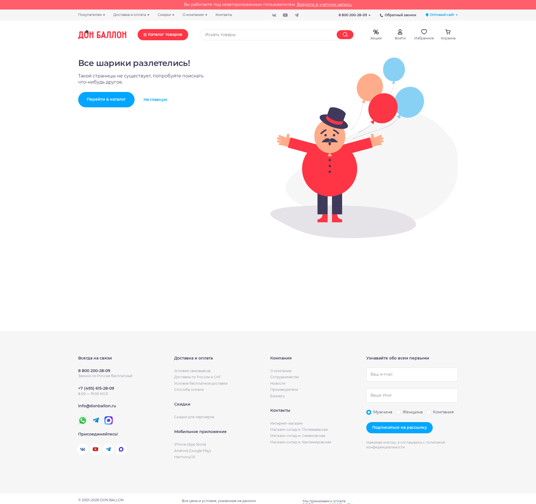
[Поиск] (345, 34)
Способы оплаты (189, 389)
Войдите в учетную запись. (324, 4)
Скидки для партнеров (194, 417)
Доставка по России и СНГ (197, 377)
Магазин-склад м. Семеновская (297, 436)
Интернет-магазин (286, 423)
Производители (284, 389)
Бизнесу (277, 396)
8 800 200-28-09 (353, 15)
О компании (280, 371)
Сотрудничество (284, 377)
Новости (277, 383)
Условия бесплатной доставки (201, 383)
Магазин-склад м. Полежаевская (299, 429)
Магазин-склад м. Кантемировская (300, 442)
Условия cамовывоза (192, 371)
